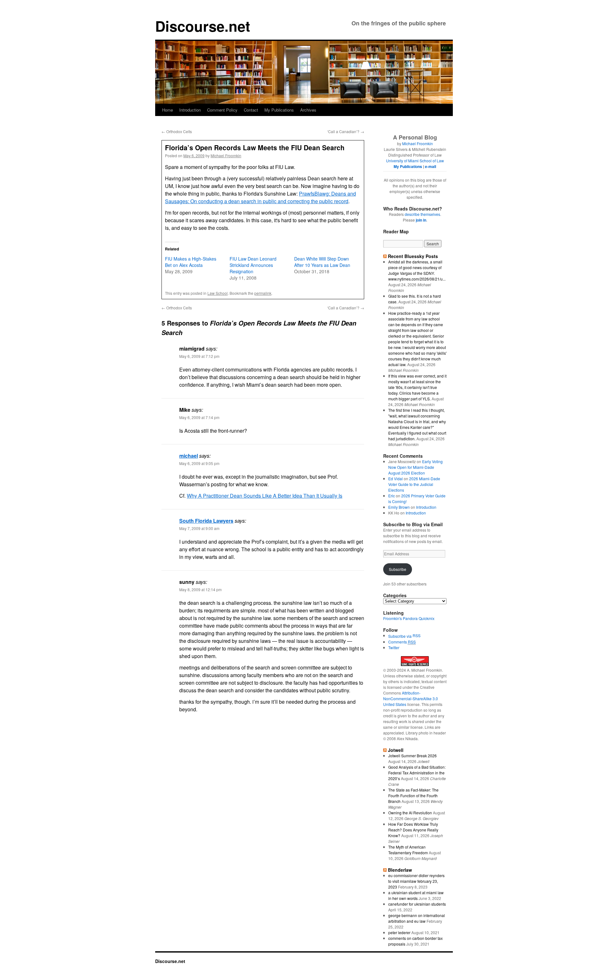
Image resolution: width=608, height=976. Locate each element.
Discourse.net (202, 26)
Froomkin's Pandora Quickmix (408, 618)
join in (421, 220)
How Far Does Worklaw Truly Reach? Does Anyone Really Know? (413, 829)
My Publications (279, 110)
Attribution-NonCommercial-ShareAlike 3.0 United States (410, 698)
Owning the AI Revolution (410, 812)
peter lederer (399, 932)
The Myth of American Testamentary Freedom (408, 849)
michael (188, 455)
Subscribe (397, 569)
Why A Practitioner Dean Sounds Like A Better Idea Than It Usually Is (264, 495)
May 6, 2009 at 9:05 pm (199, 463)
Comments (402, 641)
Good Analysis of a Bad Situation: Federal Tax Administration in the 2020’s (417, 772)
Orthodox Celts (177, 131)
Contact (251, 110)
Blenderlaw (400, 870)
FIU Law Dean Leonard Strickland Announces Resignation (253, 265)
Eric (391, 495)
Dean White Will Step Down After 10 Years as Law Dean (322, 261)
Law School (217, 293)
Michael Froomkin (226, 155)
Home (167, 110)
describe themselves (422, 214)
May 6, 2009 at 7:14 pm (199, 417)
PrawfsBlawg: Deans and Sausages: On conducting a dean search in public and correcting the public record (260, 197)
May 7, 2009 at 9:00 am (199, 528)
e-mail (430, 166)
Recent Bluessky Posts (413, 256)
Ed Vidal (395, 478)
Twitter (393, 647)
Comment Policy (222, 110)
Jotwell (395, 750)
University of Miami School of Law (415, 160)
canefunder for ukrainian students (417, 904)
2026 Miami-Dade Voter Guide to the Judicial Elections (414, 484)
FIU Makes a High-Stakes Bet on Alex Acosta (190, 261)
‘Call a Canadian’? (345, 131)
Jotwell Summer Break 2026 (412, 755)
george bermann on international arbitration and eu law (416, 918)
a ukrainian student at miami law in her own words (416, 895)
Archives (308, 110)
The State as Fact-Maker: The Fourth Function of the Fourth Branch (413, 795)
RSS (417, 635)
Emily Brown (399, 507)
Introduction (190, 110)
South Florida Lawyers (206, 520)
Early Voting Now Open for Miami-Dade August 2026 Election (415, 467)
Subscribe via (400, 636)
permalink (262, 293)
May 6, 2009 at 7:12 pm (199, 356)
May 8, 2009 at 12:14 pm (200, 589)
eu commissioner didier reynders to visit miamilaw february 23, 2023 (416, 881)
